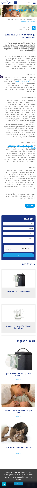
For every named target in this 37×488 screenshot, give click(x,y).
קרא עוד (18, 379)
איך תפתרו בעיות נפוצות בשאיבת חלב (18, 411)
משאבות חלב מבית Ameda (15, 19)
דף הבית (33, 19)
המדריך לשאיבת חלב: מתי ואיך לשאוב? (18, 374)
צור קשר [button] (30, 205)
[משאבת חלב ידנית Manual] (18, 279)
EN (15, 3)
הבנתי (18, 484)
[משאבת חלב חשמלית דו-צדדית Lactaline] (18, 313)
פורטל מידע (27, 19)
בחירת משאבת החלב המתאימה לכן (18, 447)
